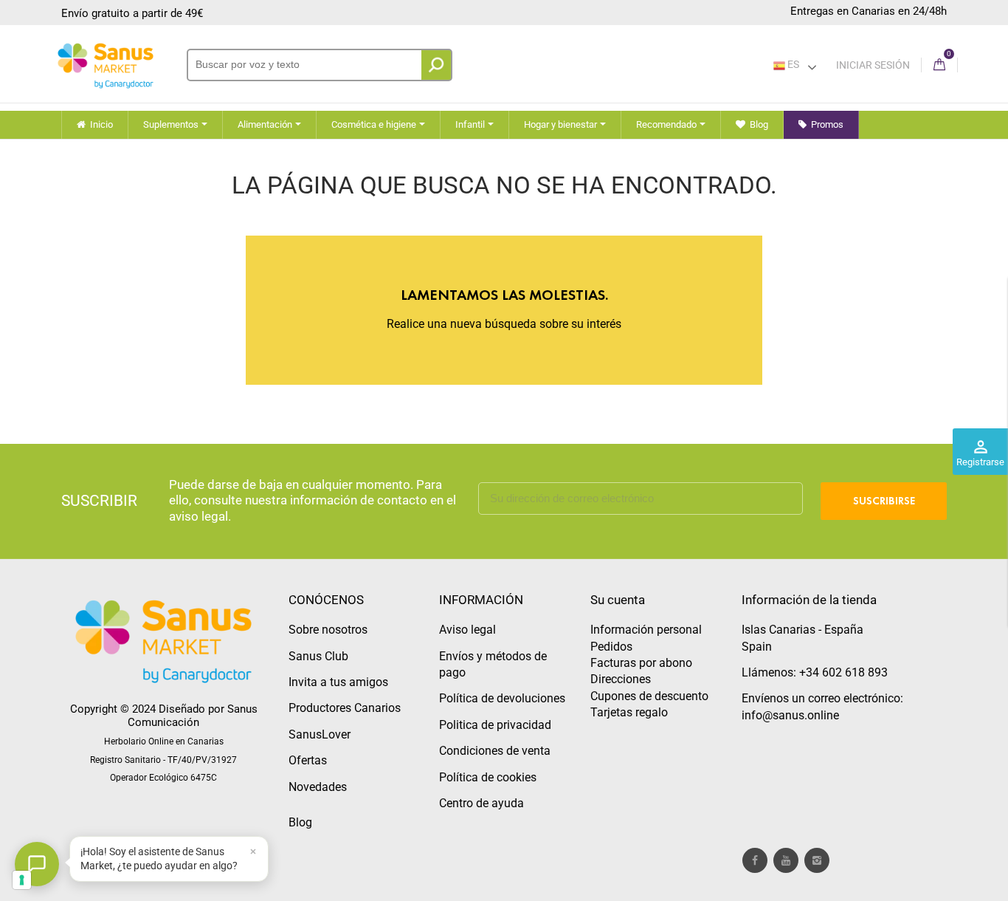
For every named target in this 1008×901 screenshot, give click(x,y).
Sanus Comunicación (193, 715)
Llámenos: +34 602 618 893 (815, 672)
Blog (300, 822)
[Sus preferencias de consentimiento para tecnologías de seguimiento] (22, 880)
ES (792, 64)
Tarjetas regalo (629, 712)
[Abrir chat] (37, 864)
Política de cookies (487, 777)
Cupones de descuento (649, 696)
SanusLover (320, 734)
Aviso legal (467, 630)
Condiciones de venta (494, 751)
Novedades (318, 787)
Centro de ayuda (481, 803)
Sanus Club (318, 656)
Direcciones (620, 679)
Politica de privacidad (495, 725)
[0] (939, 65)
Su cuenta (617, 599)
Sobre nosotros (328, 630)
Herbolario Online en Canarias (164, 741)
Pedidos (611, 647)
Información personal (646, 630)
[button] (169, 859)
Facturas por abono (641, 663)
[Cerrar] (253, 851)
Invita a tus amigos (338, 682)
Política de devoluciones (502, 698)
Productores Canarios (345, 708)
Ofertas (308, 760)
